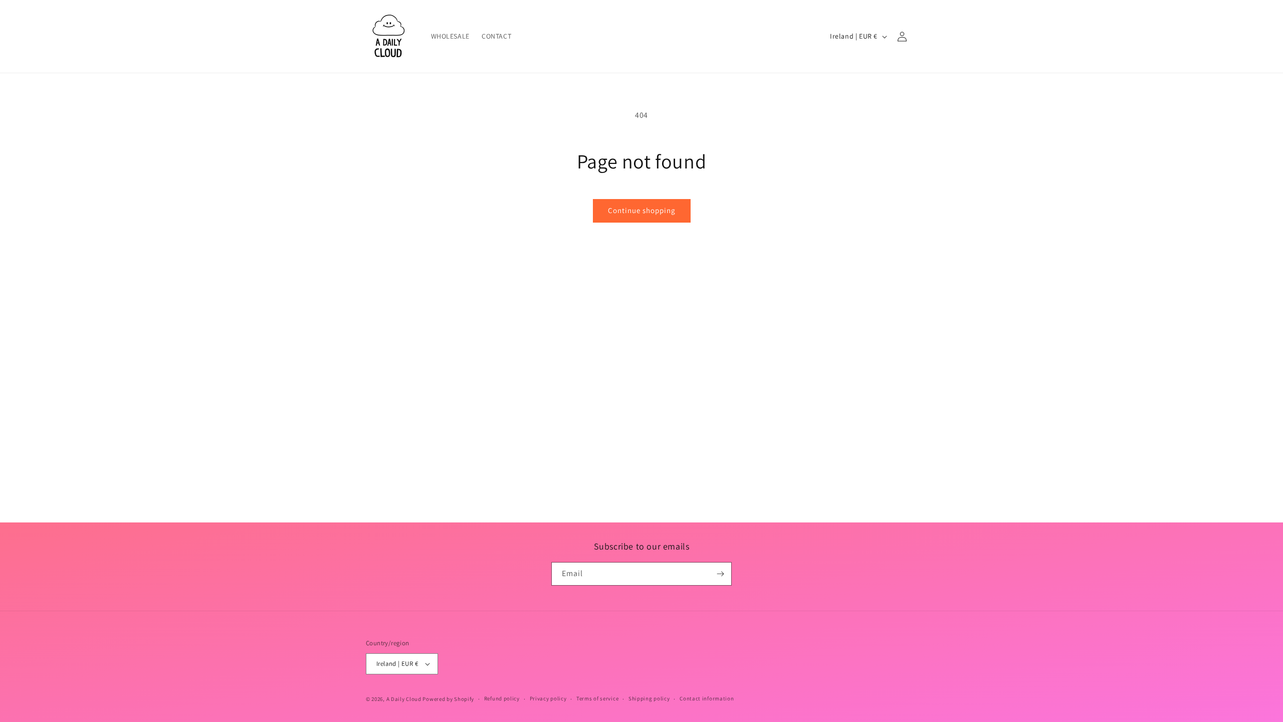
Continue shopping (642, 210)
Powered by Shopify (448, 698)
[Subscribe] (720, 574)
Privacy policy (548, 698)
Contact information (707, 698)
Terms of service (597, 698)
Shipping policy (649, 698)
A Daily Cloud (403, 698)
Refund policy (502, 698)
